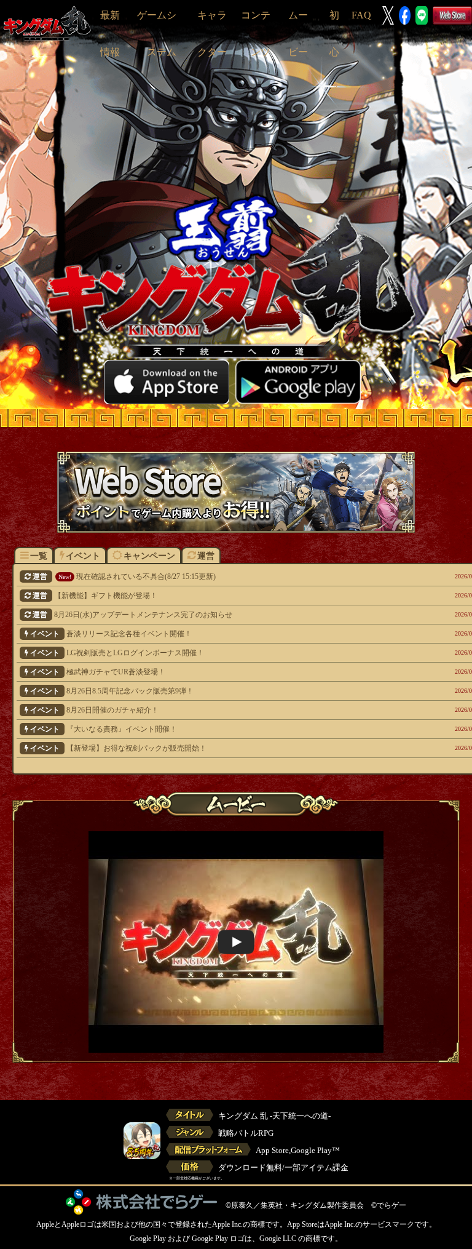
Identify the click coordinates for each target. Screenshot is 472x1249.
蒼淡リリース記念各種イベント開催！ (217, 633)
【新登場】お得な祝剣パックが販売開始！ (217, 748)
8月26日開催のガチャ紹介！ (217, 710)
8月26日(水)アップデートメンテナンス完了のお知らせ (218, 614)
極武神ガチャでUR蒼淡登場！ (217, 672)
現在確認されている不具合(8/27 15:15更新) (218, 576)
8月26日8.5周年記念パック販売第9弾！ (217, 691)
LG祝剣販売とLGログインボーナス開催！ (217, 652)
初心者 (334, 52)
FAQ (361, 15)
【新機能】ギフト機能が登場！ (218, 595)
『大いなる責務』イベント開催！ (217, 729)
